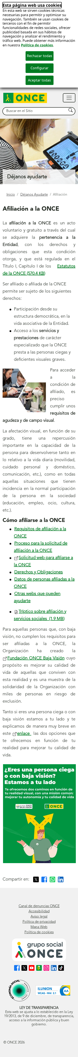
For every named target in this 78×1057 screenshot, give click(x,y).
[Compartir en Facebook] (44, 879)
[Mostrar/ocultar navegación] (69, 97)
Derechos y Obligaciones (38, 572)
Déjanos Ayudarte (34, 194)
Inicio (10, 194)
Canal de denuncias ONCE (39, 906)
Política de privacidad (39, 922)
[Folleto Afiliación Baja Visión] (39, 813)
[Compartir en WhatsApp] (52, 879)
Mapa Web (39, 927)
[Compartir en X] (36, 879)
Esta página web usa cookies (32, 5)
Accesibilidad (39, 911)
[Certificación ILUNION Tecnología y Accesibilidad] (53, 990)
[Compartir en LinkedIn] (60, 879)
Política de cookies (37, 45)
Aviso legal (39, 916)
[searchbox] (34, 111)
